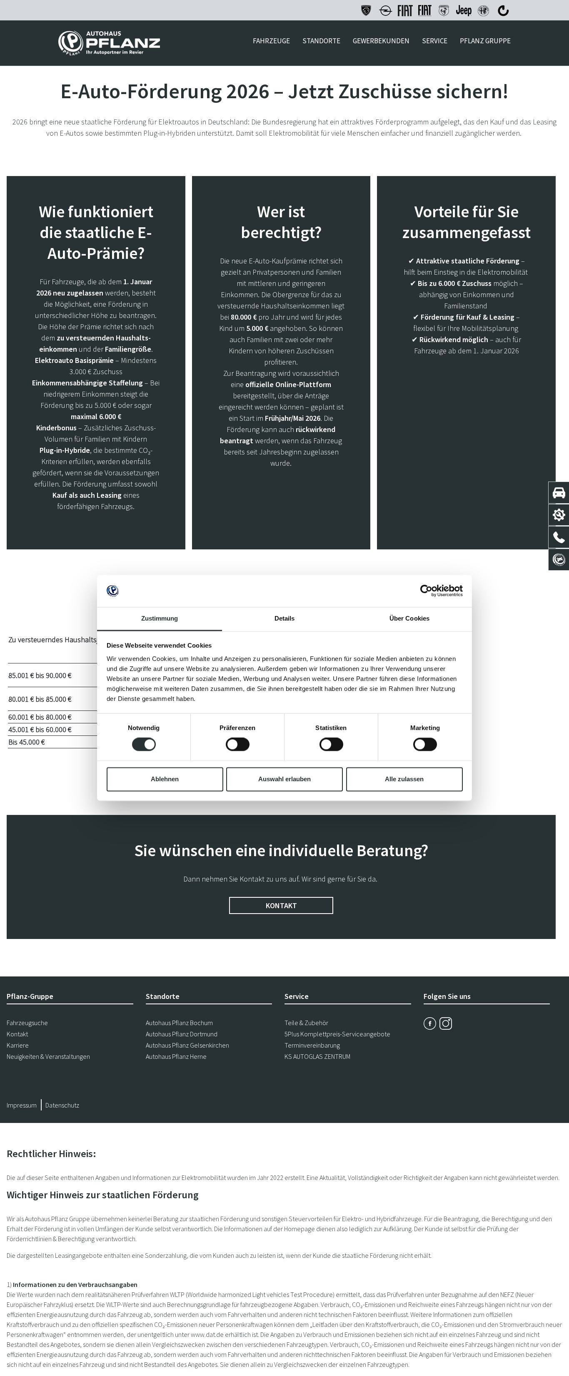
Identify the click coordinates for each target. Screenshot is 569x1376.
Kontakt (17, 1034)
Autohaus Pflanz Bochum (179, 1022)
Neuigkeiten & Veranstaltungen (48, 1056)
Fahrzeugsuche (27, 1022)
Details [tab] (285, 618)
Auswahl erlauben (284, 778)
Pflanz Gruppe (485, 40)
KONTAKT (281, 905)
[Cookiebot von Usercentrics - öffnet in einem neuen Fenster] (426, 591)
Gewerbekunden (381, 40)
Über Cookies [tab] (409, 618)
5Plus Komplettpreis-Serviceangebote (337, 1034)
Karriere (18, 1045)
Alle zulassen (404, 778)
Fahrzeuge (271, 40)
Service (434, 40)
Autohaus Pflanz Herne (176, 1056)
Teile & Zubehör (306, 1022)
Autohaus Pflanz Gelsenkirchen (187, 1045)
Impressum (22, 1105)
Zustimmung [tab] (159, 618)
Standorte (321, 40)
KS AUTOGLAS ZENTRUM (317, 1056)
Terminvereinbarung (312, 1045)
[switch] (238, 744)
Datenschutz (62, 1105)
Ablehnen (165, 778)
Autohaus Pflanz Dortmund (181, 1034)
